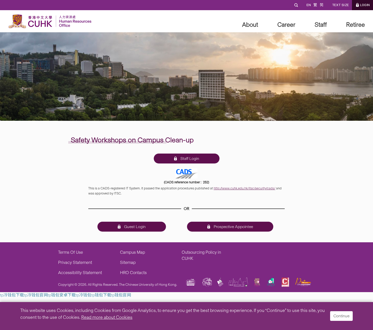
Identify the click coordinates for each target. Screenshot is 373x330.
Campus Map (132, 252)
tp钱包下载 (101, 295)
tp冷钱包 (83, 295)
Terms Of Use (70, 252)
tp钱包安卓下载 (62, 295)
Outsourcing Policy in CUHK (201, 255)
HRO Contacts (133, 272)
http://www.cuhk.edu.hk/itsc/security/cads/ (244, 188)
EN (309, 5)
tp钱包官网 (121, 295)
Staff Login (189, 158)
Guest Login (134, 226)
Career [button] (286, 24)
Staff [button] (321, 24)
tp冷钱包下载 (12, 295)
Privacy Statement (75, 262)
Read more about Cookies (106, 317)
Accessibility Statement (80, 272)
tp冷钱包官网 (36, 295)
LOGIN (365, 5)
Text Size (340, 5)
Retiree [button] (355, 24)
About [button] (250, 24)
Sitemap (128, 262)
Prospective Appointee (233, 226)
